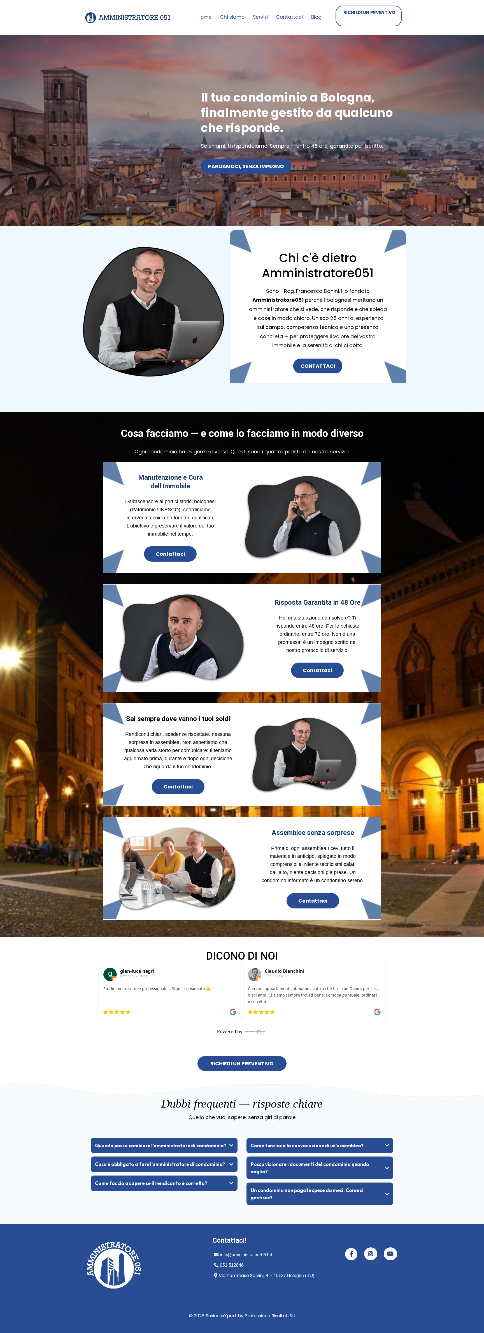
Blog (316, 17)
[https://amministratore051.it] (128, 17)
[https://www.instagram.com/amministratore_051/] (370, 1253)
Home (204, 17)
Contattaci (289, 17)
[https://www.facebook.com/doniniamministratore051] (351, 1254)
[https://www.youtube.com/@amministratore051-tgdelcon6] (390, 1253)
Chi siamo (232, 17)
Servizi (260, 17)
